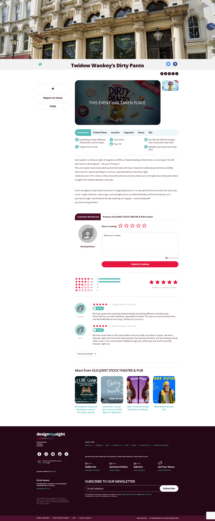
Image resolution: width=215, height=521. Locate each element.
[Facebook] (39, 454)
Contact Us (117, 445)
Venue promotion (164, 470)
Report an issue (52, 97)
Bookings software (92, 470)
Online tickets (114, 470)
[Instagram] (46, 454)
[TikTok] (66, 454)
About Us (88, 445)
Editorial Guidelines (161, 445)
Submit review (140, 264)
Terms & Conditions (43, 518)
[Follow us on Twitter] (168, 64)
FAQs (53, 106)
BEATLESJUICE (132, 406)
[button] (109, 278)
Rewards (99, 445)
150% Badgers (158, 406)
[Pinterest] (53, 454)
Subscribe (169, 488)
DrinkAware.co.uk (43, 488)
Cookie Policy (145, 445)
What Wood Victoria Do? (106, 408)
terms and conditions (129, 494)
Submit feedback (85, 518)
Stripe (54, 471)
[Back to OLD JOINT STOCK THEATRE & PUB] (40, 64)
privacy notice (146, 494)
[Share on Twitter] (165, 73)
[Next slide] (173, 396)
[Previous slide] (80, 396)
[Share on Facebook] (161, 73)
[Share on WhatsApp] (173, 73)
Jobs (107, 445)
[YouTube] (60, 454)
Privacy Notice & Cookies (61, 518)
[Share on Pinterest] (169, 73)
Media (134, 445)
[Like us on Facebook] (175, 64)
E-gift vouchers (139, 470)
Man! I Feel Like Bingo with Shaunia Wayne (80, 408)
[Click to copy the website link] (176, 73)
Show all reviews (85, 353)
